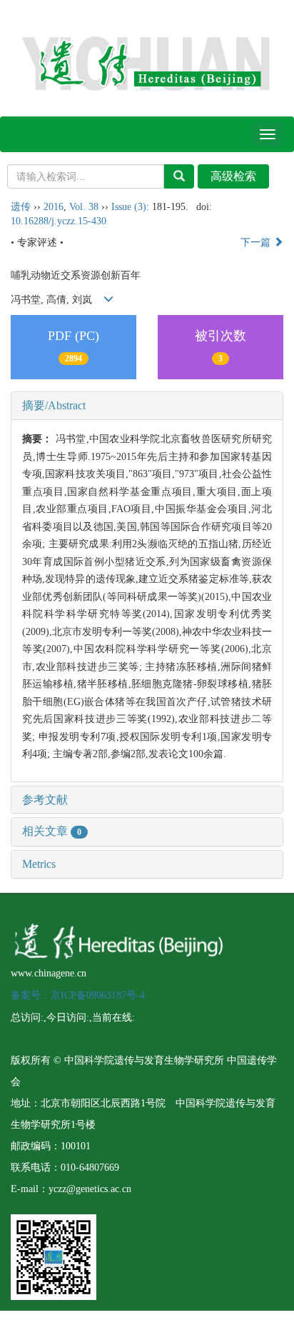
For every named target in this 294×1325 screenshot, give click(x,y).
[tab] (147, 405)
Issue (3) (128, 206)
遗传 (21, 206)
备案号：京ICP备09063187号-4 (78, 995)
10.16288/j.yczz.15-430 (58, 221)
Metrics (39, 864)
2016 (54, 206)
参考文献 (45, 800)
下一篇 (256, 242)
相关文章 (51, 831)
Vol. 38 (83, 206)
